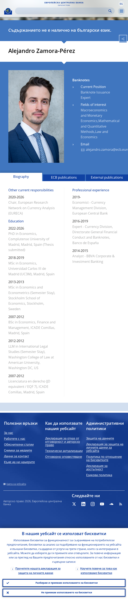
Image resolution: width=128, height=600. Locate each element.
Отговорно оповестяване (63, 456)
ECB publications (64, 177)
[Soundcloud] (111, 504)
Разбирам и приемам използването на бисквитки (67, 583)
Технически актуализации (64, 451)
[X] (74, 504)
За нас (8, 433)
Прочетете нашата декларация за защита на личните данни (37, 571)
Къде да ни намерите (19, 462)
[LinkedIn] (83, 504)
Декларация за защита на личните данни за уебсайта (104, 448)
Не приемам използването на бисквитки (66, 592)
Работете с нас (14, 438)
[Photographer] (61, 160)
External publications (107, 177)
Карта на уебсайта (16, 484)
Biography (21, 177)
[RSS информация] (121, 504)
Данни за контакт (16, 456)
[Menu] (121, 11)
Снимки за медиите (18, 450)
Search (110, 11)
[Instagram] (93, 504)
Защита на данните (100, 438)
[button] (121, 3)
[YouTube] (102, 504)
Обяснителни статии (19, 444)
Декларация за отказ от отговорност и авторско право (62, 442)
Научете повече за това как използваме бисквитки (98, 571)
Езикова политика (99, 475)
